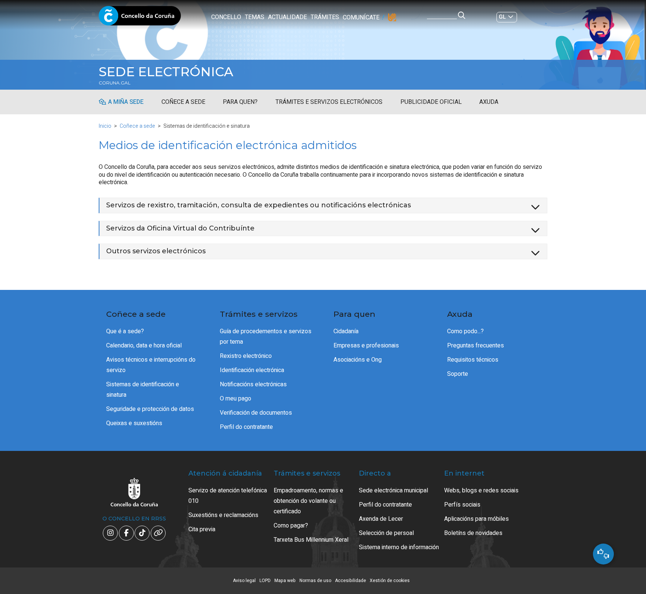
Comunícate (361, 17)
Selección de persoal (386, 533)
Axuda (488, 102)
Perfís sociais (462, 504)
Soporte (457, 373)
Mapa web (285, 580)
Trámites (325, 17)
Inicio (105, 126)
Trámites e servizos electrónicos (329, 102)
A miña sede (126, 102)
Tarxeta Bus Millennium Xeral (311, 539)
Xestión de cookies (390, 580)
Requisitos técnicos (472, 359)
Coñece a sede (183, 102)
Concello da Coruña (140, 18)
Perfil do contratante (246, 427)
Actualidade (287, 17)
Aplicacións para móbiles (476, 518)
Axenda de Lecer (381, 518)
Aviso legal (244, 580)
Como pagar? (291, 525)
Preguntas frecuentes (475, 345)
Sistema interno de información (399, 547)
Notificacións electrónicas (253, 384)
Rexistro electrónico (246, 356)
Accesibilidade (350, 580)
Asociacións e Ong (357, 359)
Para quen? (240, 102)
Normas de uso (315, 580)
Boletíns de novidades (473, 533)
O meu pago (235, 398)
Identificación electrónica (252, 370)
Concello (226, 17)
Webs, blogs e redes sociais (481, 490)
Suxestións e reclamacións (223, 515)
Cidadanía (346, 331)
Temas (254, 17)
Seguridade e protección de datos (150, 409)
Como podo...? (465, 331)
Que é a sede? (125, 331)
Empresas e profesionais (366, 345)
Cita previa (201, 529)
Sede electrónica (166, 72)
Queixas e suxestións (134, 423)
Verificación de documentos (256, 412)
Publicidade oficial (431, 102)
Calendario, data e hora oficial (144, 345)
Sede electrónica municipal (393, 490)
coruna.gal (114, 83)
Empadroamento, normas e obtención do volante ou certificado (308, 501)
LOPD (265, 580)
